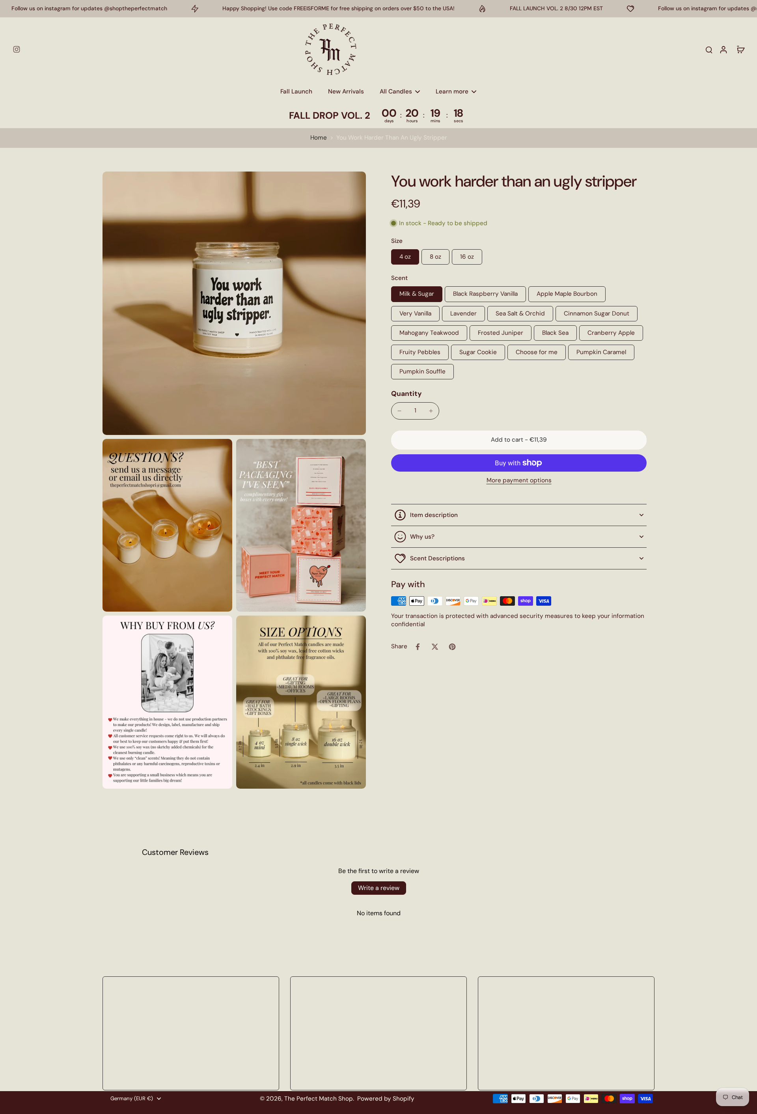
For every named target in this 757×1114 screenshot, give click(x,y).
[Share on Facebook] (417, 646)
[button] (519, 440)
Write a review (378, 888)
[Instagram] (16, 49)
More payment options (519, 481)
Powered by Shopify (385, 1099)
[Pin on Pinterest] (452, 646)
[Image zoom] (234, 303)
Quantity (406, 393)
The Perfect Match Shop (318, 1099)
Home (318, 138)
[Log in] (723, 49)
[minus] (399, 411)
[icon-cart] (740, 49)
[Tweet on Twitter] (435, 646)
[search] (709, 49)
